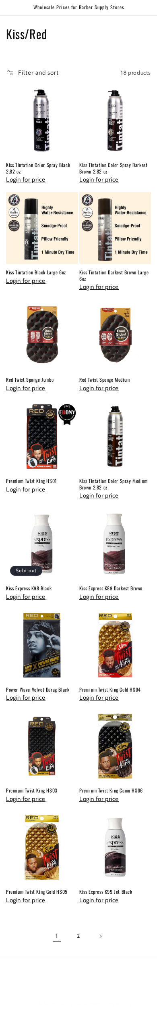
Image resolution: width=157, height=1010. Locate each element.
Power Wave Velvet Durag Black (37, 689)
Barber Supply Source (66, 1003)
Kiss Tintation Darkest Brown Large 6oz (114, 275)
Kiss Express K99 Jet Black (105, 892)
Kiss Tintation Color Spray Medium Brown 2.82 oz (113, 484)
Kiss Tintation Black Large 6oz (36, 272)
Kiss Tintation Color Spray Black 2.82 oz (38, 168)
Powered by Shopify (111, 1003)
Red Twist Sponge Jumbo (30, 379)
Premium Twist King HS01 (31, 481)
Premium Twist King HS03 (32, 790)
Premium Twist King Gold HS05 (37, 892)
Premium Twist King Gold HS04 (110, 689)
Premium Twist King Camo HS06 (111, 790)
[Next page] (100, 936)
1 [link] (57, 935)
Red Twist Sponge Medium (104, 379)
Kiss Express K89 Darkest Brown (111, 588)
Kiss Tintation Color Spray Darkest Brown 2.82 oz (113, 168)
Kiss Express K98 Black (29, 588)
